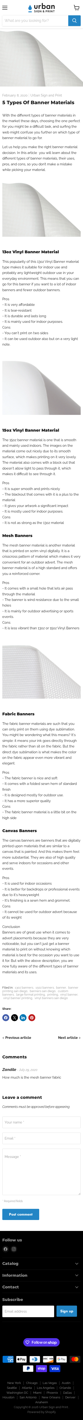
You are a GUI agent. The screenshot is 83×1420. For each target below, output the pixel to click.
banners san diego (43, 991)
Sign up (66, 1311)
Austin (66, 1383)
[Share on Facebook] (5, 1017)
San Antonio (28, 1397)
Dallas (67, 1392)
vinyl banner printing (17, 998)
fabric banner (19, 724)
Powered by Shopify (41, 1412)
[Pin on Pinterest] (31, 1017)
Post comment (21, 1214)
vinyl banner (68, 994)
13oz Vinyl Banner (51, 262)
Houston (9, 1397)
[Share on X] (14, 1017)
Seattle (12, 1388)
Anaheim (41, 1402)
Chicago (32, 1383)
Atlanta (27, 1388)
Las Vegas (50, 1383)
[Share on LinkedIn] (23, 1017)
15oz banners (45, 987)
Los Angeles (45, 1388)
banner (61, 987)
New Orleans (51, 1397)
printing (52, 994)
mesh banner (20, 545)
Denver (70, 1397)
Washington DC (17, 1392)
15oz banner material (25, 440)
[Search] (74, 20)
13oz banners (24, 987)
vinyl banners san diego (51, 998)
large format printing (30, 994)
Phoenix (52, 1392)
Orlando (65, 1388)
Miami (37, 1392)
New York (14, 1383)
